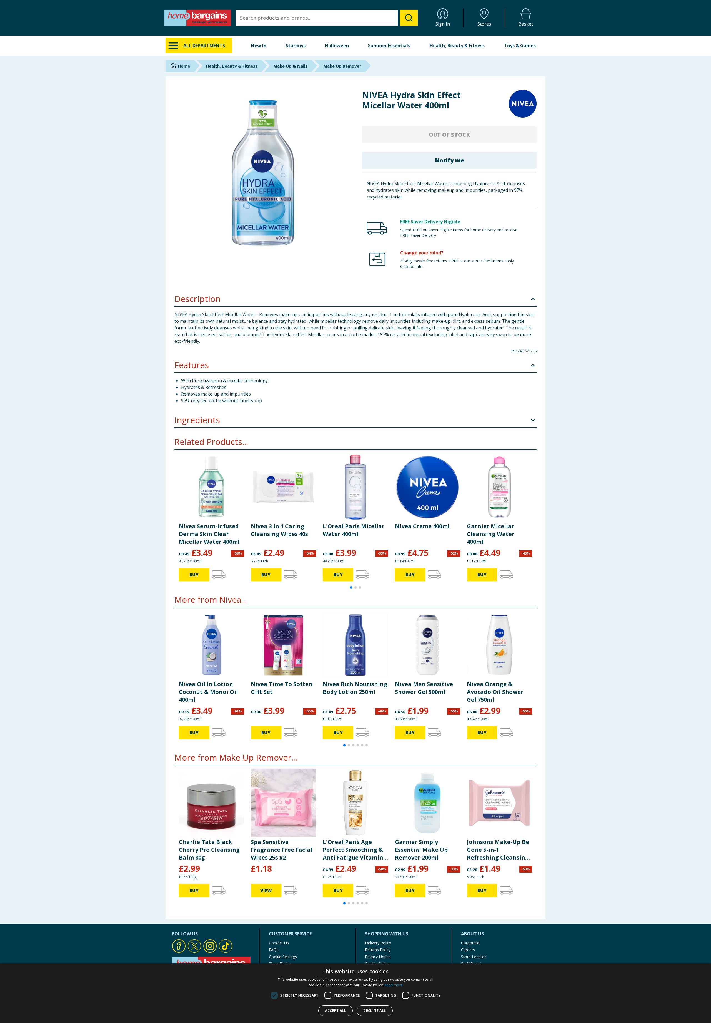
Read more (394, 985)
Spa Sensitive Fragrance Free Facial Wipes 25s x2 (281, 849)
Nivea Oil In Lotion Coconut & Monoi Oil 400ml (208, 691)
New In (258, 46)
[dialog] (355, 993)
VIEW (266, 890)
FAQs (274, 949)
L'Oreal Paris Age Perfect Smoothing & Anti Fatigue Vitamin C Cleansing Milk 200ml (353, 849)
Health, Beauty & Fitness (457, 46)
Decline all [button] (374, 1010)
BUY (194, 575)
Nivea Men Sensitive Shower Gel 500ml (424, 688)
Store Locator (473, 956)
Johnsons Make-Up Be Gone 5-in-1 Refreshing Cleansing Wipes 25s (498, 849)
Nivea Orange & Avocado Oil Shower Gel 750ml (495, 691)
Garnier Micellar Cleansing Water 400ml (491, 533)
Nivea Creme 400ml (422, 526)
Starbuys (296, 46)
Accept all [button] (335, 1010)
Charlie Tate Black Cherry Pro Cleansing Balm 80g (209, 849)
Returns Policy (377, 949)
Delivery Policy (378, 942)
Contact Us (279, 942)
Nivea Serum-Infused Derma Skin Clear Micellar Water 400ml (209, 533)
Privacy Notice (378, 956)
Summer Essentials (389, 46)
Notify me (449, 160)
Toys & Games (520, 46)
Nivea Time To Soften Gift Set (281, 688)
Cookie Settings (283, 956)
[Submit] (409, 18)
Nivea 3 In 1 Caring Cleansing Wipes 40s (279, 530)
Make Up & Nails (290, 66)
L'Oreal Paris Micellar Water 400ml (354, 530)
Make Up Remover (342, 66)
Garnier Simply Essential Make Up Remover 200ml (421, 849)
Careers (468, 949)
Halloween (337, 46)
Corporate (470, 942)
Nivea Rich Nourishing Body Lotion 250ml (355, 688)
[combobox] (327, 18)
